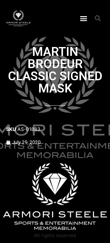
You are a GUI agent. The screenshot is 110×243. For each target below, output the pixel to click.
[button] (84, 18)
